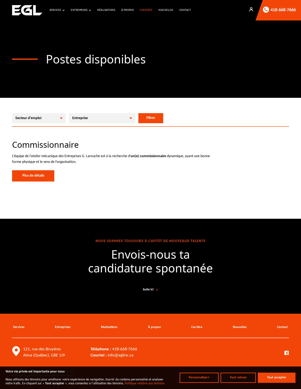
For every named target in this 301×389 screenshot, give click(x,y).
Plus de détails (33, 176)
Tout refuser (238, 377)
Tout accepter (276, 377)
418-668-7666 (124, 349)
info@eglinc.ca (121, 355)
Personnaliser (199, 377)
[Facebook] (287, 353)
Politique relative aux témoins (144, 383)
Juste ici (148, 289)
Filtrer (150, 118)
